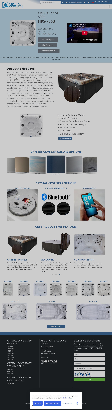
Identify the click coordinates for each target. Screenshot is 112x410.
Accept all (37, 403)
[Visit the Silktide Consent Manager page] (77, 403)
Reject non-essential (52, 403)
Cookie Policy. (67, 398)
